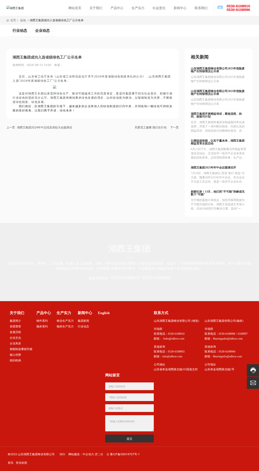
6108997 (243, 333)
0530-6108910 (125, 277)
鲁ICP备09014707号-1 (125, 454)
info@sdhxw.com (172, 356)
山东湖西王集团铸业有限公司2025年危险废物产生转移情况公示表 (218, 70)
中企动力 (88, 454)
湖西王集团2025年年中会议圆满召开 (213, 167)
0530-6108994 (227, 351)
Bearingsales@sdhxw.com (228, 338)
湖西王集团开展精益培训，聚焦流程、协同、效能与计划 (216, 115)
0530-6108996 (156, 277)
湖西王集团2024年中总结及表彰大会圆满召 (44, 127)
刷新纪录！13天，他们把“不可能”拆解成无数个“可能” (218, 193)
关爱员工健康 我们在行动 (151, 127)
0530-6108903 (176, 351)
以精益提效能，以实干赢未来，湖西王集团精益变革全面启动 (218, 142)
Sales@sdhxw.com (173, 338)
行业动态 (20, 31)
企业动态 (42, 31)
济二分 (99, 454)
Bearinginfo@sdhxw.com (227, 356)
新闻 (23, 20)
